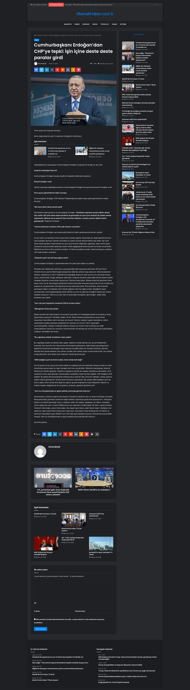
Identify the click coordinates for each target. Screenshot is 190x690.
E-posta (37, 611)
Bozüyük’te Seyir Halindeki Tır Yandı (100, 553)
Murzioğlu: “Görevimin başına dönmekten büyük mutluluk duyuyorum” (145, 56)
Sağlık (95, 24)
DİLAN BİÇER (42, 63)
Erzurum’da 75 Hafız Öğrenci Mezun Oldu (138, 232)
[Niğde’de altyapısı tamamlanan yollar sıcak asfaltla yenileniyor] (81, 151)
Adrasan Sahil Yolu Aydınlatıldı (96, 515)
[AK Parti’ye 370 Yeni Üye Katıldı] (128, 185)
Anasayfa (67, 24)
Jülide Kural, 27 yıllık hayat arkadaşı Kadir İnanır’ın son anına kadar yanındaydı (146, 195)
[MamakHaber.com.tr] (95, 13)
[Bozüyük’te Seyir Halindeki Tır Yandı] (101, 543)
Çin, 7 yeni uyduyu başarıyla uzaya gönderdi (73, 539)
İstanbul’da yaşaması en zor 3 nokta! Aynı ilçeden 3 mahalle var (59, 151)
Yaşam (114, 24)
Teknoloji (105, 24)
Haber (77, 24)
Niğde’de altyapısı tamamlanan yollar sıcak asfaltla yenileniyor (85, 4)
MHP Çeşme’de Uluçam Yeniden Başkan (43, 553)
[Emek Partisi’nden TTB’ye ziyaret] (74, 519)
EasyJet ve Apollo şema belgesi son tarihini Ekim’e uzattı (136, 165)
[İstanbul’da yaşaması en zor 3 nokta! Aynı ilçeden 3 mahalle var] (40, 151)
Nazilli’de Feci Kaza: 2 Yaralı (45, 514)
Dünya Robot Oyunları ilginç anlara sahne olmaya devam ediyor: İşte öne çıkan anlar (145, 128)
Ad (35, 603)
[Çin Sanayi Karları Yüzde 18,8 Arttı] (128, 208)
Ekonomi (85, 24)
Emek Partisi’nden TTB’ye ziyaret (71, 529)
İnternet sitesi (80, 611)
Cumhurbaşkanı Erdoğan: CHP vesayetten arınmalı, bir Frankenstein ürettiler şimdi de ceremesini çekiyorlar (145, 221)
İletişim (123, 24)
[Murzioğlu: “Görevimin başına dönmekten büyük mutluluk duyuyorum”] (128, 56)
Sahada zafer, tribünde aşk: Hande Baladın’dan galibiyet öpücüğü (136, 149)
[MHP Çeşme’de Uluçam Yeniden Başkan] (46, 543)
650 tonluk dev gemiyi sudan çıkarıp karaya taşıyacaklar (136, 96)
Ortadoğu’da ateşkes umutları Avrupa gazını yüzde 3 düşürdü (137, 112)
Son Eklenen (139, 34)
